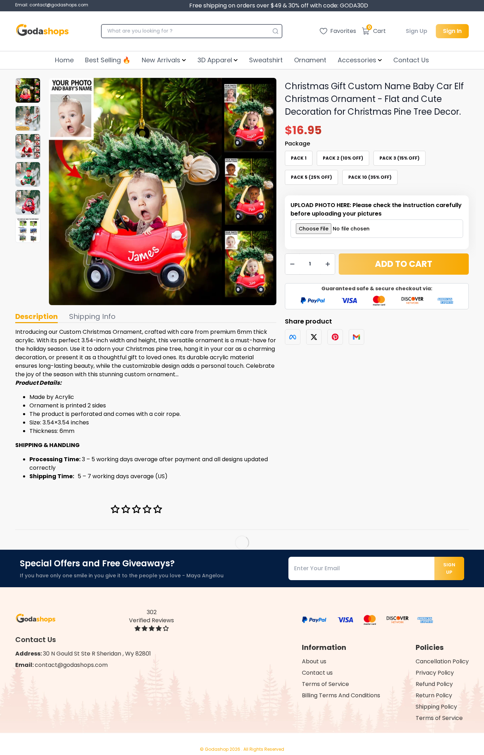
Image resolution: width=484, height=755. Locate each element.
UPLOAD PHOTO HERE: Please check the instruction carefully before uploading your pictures (376, 209)
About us (314, 661)
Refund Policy (434, 684)
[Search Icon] (275, 31)
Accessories (357, 60)
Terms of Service (325, 684)
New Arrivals (161, 60)
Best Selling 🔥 (107, 60)
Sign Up (416, 31)
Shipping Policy (436, 707)
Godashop (217, 749)
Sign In (452, 31)
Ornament (310, 60)
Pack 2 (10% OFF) (343, 158)
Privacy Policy (435, 673)
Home (64, 60)
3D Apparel (214, 60)
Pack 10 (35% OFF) (370, 177)
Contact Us (411, 60)
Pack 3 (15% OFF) (399, 158)
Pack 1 (298, 158)
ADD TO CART (403, 264)
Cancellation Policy (442, 661)
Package (297, 143)
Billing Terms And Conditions (341, 695)
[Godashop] (42, 31)
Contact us (317, 673)
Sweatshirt (266, 60)
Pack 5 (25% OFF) (311, 177)
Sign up (449, 568)
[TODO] (292, 337)
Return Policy (434, 695)
